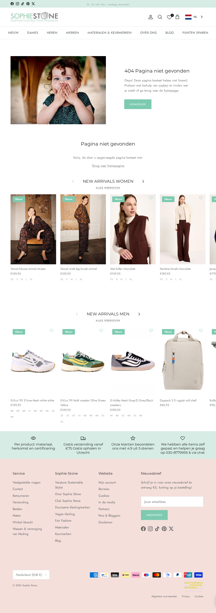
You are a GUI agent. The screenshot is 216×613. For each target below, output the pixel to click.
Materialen (62, 527)
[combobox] (194, 17)
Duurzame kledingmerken (72, 507)
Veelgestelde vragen (26, 482)
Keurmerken (63, 534)
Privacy (186, 596)
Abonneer (154, 515)
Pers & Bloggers (109, 515)
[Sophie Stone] (34, 17)
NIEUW (13, 32)
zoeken (163, 85)
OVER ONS (148, 32)
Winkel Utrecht (23, 522)
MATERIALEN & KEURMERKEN (110, 32)
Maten (17, 515)
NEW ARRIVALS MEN (108, 313)
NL (195, 17)
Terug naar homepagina (108, 165)
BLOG (169, 32)
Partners (104, 509)
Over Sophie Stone (68, 494)
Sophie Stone (29, 585)
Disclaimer (105, 522)
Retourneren (21, 495)
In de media (107, 502)
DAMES (32, 32)
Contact (18, 489)
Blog (58, 540)
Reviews (104, 489)
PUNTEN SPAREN (195, 32)
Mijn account (107, 482)
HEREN (52, 32)
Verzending (20, 502)
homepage (171, 90)
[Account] (149, 17)
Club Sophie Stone (68, 500)
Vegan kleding (65, 514)
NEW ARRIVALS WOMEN (108, 181)
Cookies (104, 495)
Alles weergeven (108, 187)
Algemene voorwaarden (164, 596)
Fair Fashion (63, 520)
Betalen (17, 509)
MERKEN (72, 32)
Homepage (138, 104)
